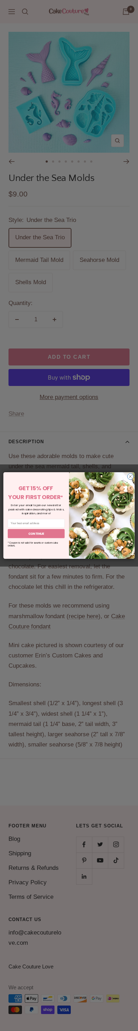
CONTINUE (36, 533)
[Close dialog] (130, 477)
